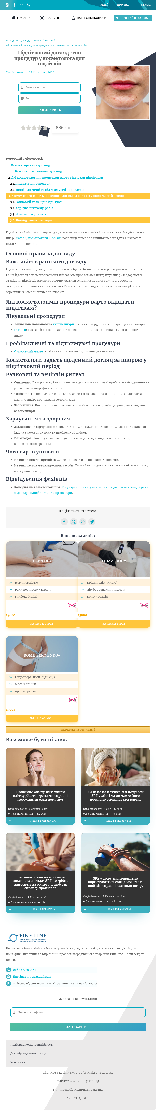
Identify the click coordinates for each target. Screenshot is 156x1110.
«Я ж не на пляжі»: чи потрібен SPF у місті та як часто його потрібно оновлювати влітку (115, 795)
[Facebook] (64, 521)
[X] (73, 521)
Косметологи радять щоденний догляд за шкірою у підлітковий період (67, 196)
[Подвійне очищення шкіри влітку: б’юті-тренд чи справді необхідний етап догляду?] (40, 751)
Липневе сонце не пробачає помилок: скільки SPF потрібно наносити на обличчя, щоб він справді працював (40, 882)
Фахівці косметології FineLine (39, 238)
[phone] (28, 5)
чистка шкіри (63, 324)
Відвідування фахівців (34, 220)
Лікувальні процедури (33, 183)
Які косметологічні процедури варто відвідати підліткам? (57, 177)
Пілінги (20, 330)
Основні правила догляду (31, 165)
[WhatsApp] (82, 521)
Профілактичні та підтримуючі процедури (50, 190)
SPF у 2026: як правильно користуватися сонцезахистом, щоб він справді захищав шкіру (115, 882)
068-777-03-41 (24, 970)
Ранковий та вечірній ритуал (38, 202)
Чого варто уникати (31, 214)
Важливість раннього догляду (39, 171)
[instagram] (7, 5)
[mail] (21, 5)
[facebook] (14, 5)
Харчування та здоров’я (34, 208)
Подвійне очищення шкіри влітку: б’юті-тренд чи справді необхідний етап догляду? (40, 795)
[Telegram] (91, 521)
